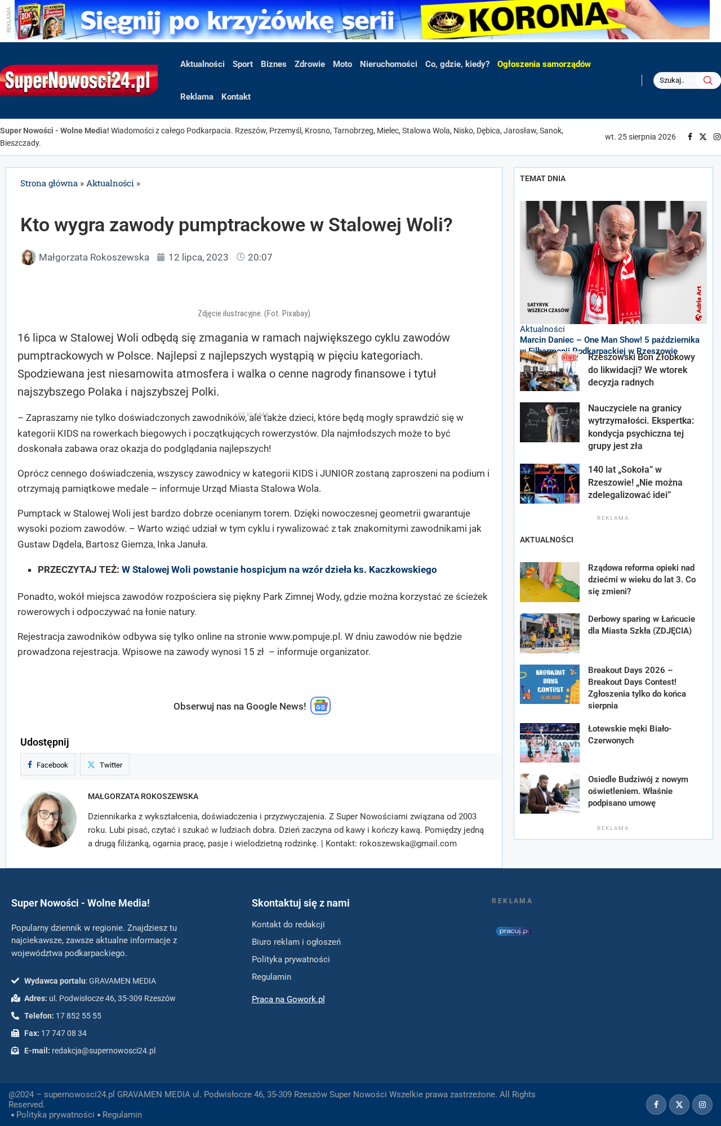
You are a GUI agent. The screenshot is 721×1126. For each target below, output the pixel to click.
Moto (342, 64)
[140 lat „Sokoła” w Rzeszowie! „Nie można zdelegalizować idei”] (550, 484)
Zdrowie (310, 64)
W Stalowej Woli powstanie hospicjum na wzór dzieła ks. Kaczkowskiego (279, 569)
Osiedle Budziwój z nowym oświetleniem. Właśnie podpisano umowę (638, 791)
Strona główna (49, 183)
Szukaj (708, 80)
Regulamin (122, 1115)
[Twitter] (702, 136)
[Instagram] (717, 136)
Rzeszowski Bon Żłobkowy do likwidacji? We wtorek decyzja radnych (641, 370)
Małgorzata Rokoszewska (143, 796)
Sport (243, 64)
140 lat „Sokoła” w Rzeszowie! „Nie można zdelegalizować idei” (635, 482)
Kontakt (236, 97)
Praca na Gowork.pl (288, 999)
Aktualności (202, 64)
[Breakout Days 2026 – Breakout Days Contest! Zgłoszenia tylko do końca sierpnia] (550, 685)
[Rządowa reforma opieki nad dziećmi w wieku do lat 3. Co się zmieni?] (550, 582)
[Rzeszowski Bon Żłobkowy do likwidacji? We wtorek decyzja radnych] (550, 371)
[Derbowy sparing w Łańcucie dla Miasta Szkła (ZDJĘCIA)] (550, 633)
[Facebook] (690, 136)
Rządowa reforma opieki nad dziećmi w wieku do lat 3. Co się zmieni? (642, 579)
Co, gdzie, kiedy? (457, 64)
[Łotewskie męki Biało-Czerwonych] (550, 743)
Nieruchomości (388, 64)
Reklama (196, 97)
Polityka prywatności (55, 1115)
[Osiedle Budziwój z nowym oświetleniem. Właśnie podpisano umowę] (550, 794)
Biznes (274, 64)
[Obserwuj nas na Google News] (320, 712)
